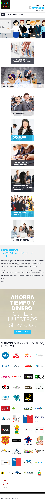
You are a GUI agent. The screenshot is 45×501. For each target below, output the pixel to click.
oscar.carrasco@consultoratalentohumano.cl (8, 497)
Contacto (21, 14)
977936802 (38, 8)
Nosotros (8, 14)
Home (2, 14)
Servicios (15, 14)
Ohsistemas (16, 498)
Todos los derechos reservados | (20, 495)
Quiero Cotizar (22, 332)
